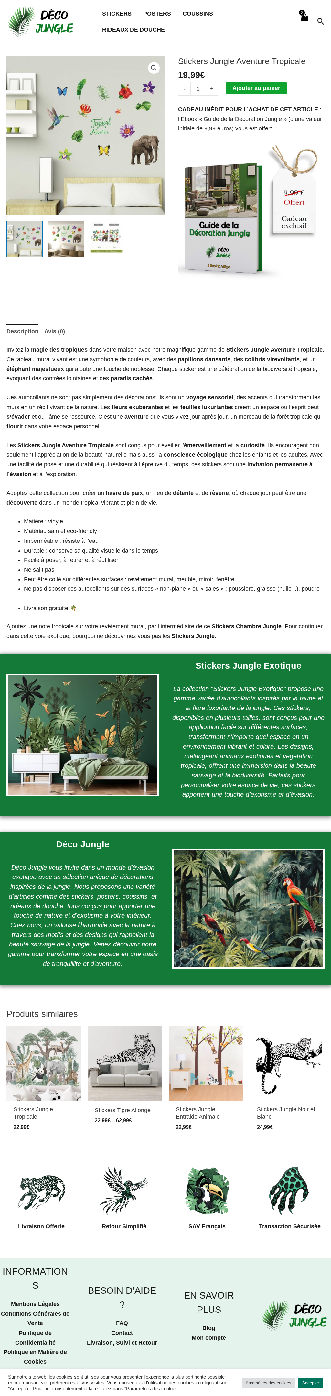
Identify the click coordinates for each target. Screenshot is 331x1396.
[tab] (22, 332)
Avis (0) (54, 331)
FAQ (122, 1323)
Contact (122, 1333)
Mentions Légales (35, 1304)
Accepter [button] (310, 1382)
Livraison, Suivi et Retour (122, 1342)
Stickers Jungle (193, 636)
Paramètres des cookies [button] (268, 1382)
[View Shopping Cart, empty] (304, 21)
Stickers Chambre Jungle (247, 626)
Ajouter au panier (256, 88)
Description (22, 331)
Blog (208, 1328)
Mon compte (209, 1338)
